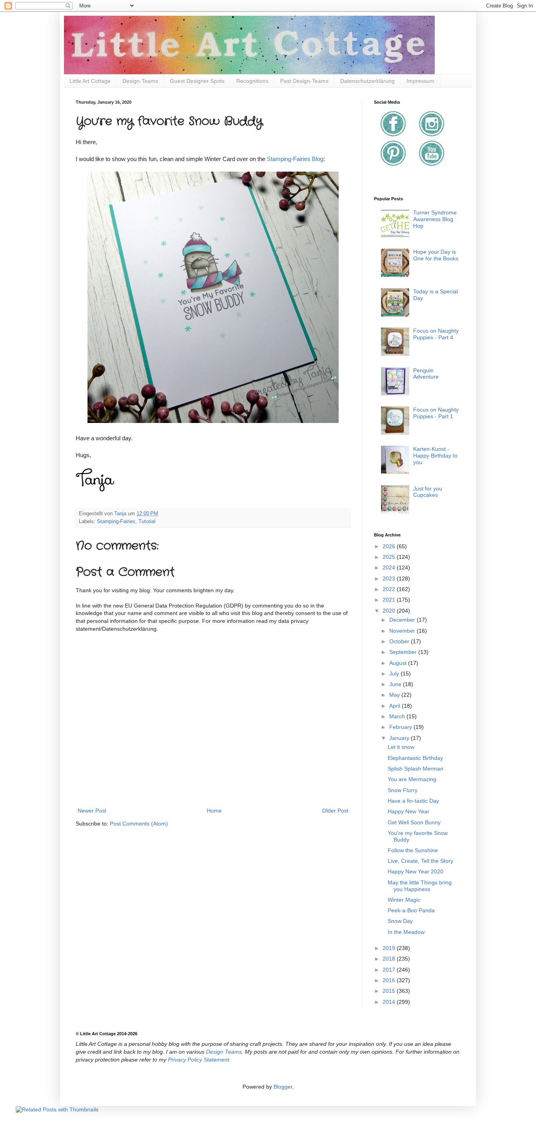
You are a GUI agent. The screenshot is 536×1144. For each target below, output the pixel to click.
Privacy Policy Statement (198, 1059)
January (400, 738)
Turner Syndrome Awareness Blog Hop (435, 219)
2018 (390, 958)
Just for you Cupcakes (427, 491)
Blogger (282, 1087)
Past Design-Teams (304, 81)
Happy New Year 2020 (415, 871)
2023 (390, 578)
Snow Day (400, 921)
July (395, 673)
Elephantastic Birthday (415, 758)
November (403, 631)
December (403, 620)
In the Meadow (406, 932)
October (400, 641)
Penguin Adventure (426, 373)
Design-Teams (140, 81)
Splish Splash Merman (415, 768)
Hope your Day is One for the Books (435, 255)
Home (214, 810)
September (403, 652)
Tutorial (147, 521)
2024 (390, 567)
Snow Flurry (402, 790)
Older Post (335, 810)
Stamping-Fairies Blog (295, 159)
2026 (390, 546)
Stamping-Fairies (116, 521)
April (395, 706)
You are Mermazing (412, 779)
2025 (390, 557)
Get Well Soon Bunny (414, 822)
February (401, 727)
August (398, 663)
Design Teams (224, 1052)
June (396, 684)
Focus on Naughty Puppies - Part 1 (436, 412)
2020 (390, 611)
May (395, 695)
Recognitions (252, 81)
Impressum (420, 81)
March (398, 716)
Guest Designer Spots (197, 81)
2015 (390, 991)
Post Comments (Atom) (139, 823)
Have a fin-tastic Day (413, 801)
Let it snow (401, 747)
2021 (390, 600)
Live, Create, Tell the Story (420, 861)
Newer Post (92, 810)
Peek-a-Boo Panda (411, 910)
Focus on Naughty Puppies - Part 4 (436, 334)
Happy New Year (408, 811)
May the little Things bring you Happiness (420, 885)
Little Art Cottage (90, 81)
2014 (390, 1002)
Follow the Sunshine (413, 850)
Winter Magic (404, 900)
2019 (390, 948)
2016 (390, 980)
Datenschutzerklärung (367, 81)
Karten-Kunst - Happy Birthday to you (435, 455)
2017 (390, 969)
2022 (390, 589)
